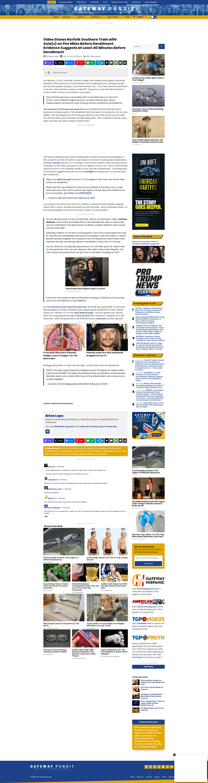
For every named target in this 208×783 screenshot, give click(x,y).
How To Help (112, 17)
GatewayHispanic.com (147, 588)
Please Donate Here (148, 722)
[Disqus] (85, 490)
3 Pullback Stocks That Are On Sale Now (152, 709)
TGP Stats (148, 666)
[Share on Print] (125, 62)
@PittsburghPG (65, 179)
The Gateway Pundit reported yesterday (66, 306)
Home (55, 17)
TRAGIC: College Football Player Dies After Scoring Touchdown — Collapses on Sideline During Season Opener (149, 311)
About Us (67, 17)
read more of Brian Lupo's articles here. (98, 426)
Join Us (81, 17)
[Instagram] (171, 767)
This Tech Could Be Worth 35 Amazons (152, 688)
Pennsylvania (83, 315)
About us (140, 777)
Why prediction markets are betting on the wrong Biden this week (153, 682)
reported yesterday (74, 109)
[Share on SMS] (116, 62)
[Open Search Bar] (146, 17)
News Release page (83, 312)
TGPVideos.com (144, 623)
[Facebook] (159, 767)
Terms (164, 777)
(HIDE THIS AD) (109, 23)
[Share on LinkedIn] (102, 62)
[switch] (154, 17)
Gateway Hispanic (66, 2)
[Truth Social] (146, 767)
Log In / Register (151, 2)
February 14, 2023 (86, 198)
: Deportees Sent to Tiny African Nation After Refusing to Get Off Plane (149, 405)
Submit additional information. (58, 403)
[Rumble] (163, 767)
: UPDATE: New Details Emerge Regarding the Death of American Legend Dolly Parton (149, 385)
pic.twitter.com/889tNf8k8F (78, 193)
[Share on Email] (120, 62)
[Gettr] (150, 767)
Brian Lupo (54, 415)
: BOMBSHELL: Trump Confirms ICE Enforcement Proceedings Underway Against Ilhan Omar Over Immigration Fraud (149, 377)
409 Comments (93, 56)
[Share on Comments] (111, 62)
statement (101, 318)
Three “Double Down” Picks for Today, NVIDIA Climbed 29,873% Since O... (153, 703)
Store (105, 2)
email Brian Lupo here (64, 426)
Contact (149, 777)
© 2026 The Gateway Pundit (41, 777)
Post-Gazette (54, 162)
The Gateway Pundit (53, 109)
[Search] (161, 46)
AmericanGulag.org (145, 606)
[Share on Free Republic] (107, 62)
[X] (155, 767)
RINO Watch (81, 2)
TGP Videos (94, 2)
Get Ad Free (136, 2)
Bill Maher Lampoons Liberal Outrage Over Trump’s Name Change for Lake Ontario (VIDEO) (150, 338)
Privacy (157, 777)
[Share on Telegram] (98, 62)
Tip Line (51, 2)
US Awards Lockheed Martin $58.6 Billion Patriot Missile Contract (151, 696)
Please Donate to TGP (119, 2)
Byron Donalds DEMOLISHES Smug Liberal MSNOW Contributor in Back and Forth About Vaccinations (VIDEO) (150, 320)
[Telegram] (167, 767)
